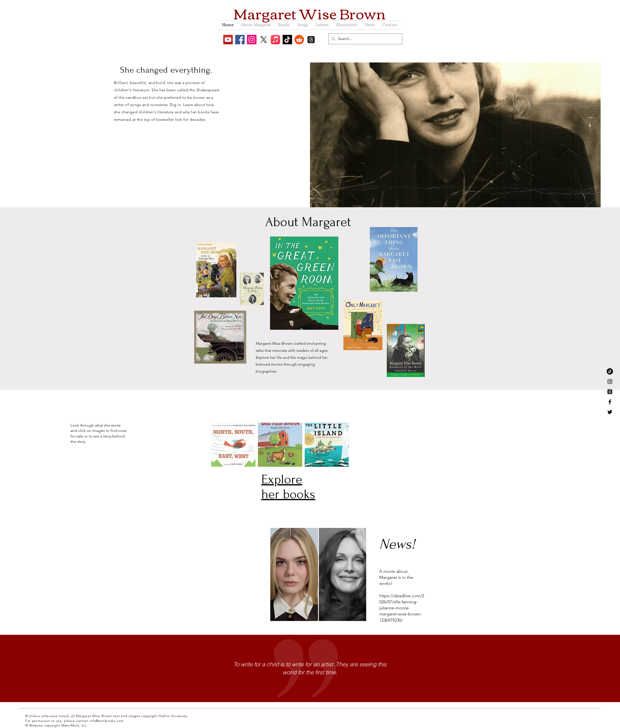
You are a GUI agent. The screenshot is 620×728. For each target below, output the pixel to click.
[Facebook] (240, 39)
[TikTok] (287, 39)
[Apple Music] (275, 39)
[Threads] (311, 39)
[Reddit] (299, 39)
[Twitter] (610, 412)
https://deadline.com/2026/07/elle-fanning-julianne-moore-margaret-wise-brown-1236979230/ (401, 608)
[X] (263, 39)
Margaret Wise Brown (309, 13)
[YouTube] (228, 39)
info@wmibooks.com (107, 721)
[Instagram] (251, 39)
